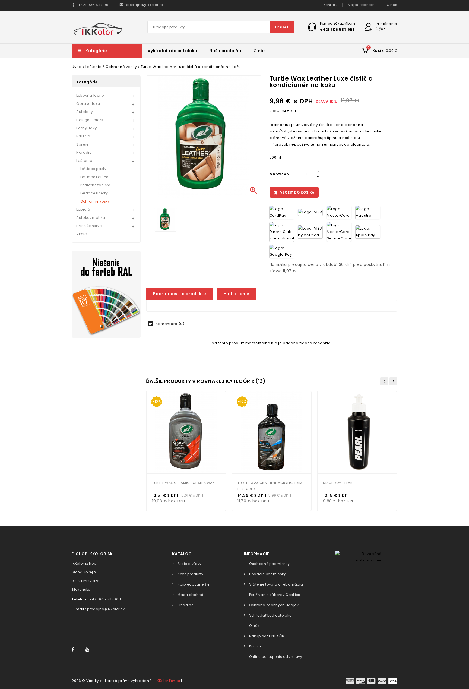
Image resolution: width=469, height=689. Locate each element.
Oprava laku (88, 103)
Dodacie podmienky (267, 574)
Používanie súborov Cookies (274, 594)
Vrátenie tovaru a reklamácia (276, 584)
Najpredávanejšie (194, 584)
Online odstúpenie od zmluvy (275, 656)
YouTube (89, 649)
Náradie (84, 152)
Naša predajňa (225, 50)
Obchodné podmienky (269, 563)
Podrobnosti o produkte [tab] (179, 293)
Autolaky (84, 111)
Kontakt (330, 4)
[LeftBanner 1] (106, 294)
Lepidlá (83, 209)
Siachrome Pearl (338, 483)
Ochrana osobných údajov (274, 605)
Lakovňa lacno (90, 95)
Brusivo (83, 136)
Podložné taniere (95, 185)
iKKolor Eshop (168, 680)
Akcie (81, 233)
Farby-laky (86, 128)
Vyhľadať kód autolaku (172, 50)
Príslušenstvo (89, 225)
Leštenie (84, 160)
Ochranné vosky (95, 201)
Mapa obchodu (362, 4)
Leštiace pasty (93, 168)
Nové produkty (191, 574)
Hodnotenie (236, 293)
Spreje (82, 144)
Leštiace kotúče (94, 177)
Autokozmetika (90, 217)
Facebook (75, 649)
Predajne (186, 605)
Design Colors (89, 119)
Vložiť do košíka (294, 192)
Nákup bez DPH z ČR (266, 636)
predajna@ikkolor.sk (106, 609)
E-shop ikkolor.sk (92, 554)
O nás (392, 4)
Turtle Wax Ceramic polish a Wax (183, 483)
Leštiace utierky (94, 193)
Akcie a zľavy (190, 563)
